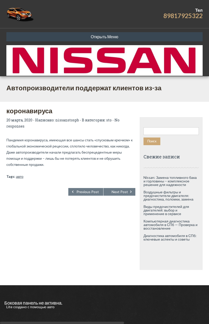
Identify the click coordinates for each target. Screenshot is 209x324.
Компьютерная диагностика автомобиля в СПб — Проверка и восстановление (170, 224)
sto (109, 120)
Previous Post (87, 192)
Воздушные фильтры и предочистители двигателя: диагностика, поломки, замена (168, 195)
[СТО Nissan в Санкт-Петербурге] (20, 14)
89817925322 (183, 15)
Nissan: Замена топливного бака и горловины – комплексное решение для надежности (170, 181)
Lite (9, 307)
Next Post (120, 192)
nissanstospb (67, 120)
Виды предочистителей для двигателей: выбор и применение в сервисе (166, 210)
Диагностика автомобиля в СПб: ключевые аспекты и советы (170, 237)
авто (19, 176)
